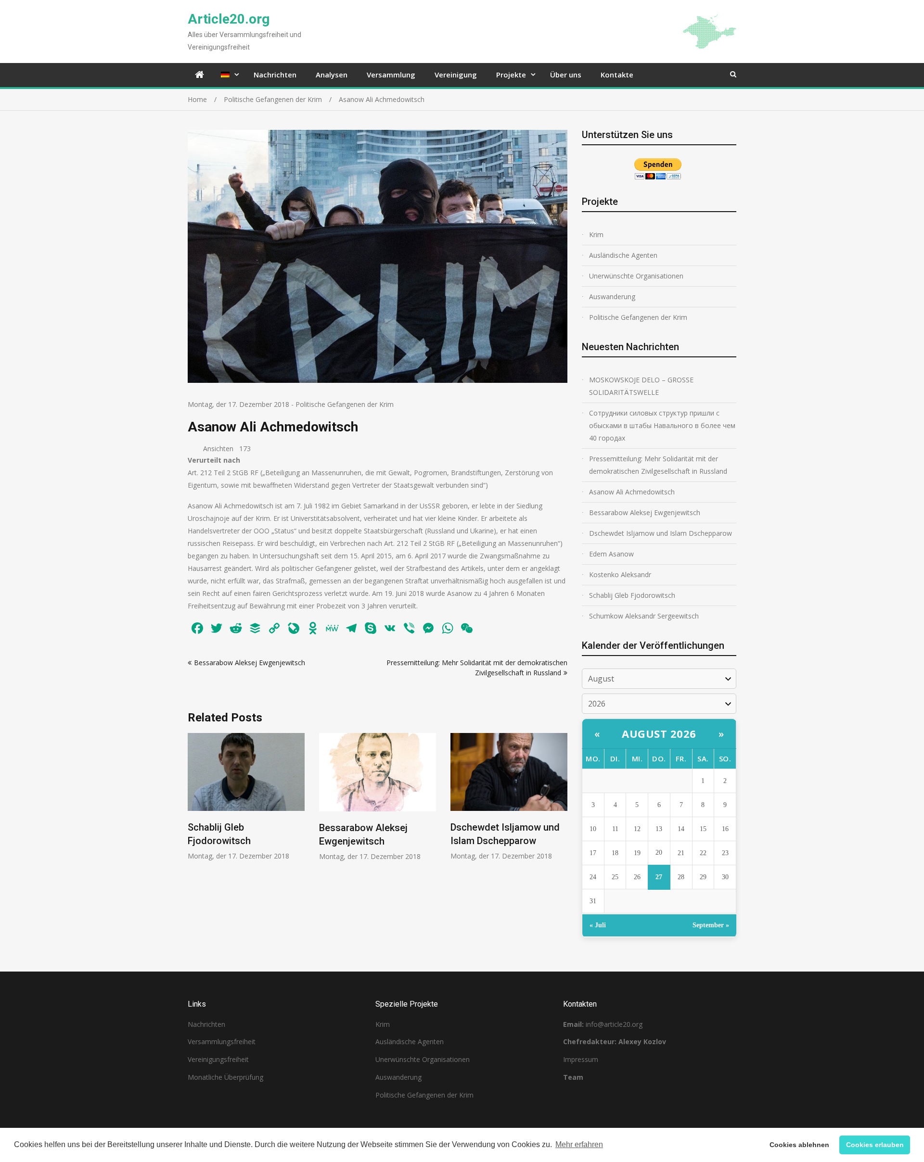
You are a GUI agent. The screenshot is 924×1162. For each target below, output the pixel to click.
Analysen (331, 74)
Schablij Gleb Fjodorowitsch (632, 595)
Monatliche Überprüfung (225, 1077)
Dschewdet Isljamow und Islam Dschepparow (660, 533)
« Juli (598, 925)
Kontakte (617, 74)
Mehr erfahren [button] (579, 1144)
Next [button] (561, 802)
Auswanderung (612, 296)
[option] (246, 797)
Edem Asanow (611, 553)
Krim (596, 234)
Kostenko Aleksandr (620, 574)
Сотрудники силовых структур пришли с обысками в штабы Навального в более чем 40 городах (662, 425)
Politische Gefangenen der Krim (344, 404)
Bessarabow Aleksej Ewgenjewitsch (249, 662)
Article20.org (229, 19)
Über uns (565, 74)
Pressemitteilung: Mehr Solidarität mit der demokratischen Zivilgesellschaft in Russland (658, 465)
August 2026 (659, 733)
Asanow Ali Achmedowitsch (632, 491)
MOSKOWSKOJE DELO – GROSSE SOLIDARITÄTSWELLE (641, 386)
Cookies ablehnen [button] (799, 1145)
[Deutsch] (227, 75)
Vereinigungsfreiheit (218, 1059)
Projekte (511, 74)
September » (711, 925)
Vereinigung (456, 74)
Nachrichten (275, 74)
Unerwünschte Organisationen (636, 275)
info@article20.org (614, 1024)
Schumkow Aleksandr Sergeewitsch (644, 615)
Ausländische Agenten (623, 255)
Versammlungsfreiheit (222, 1041)
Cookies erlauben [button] (875, 1145)
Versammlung (391, 74)
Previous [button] (194, 802)
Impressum (580, 1059)
